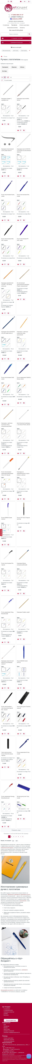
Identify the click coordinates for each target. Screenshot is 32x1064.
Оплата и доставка (24, 25)
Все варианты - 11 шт (8, 534)
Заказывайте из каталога (7, 990)
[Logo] (16, 7)
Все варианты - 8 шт (24, 348)
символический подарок (7, 847)
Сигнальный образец (9, 1041)
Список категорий (16, 47)
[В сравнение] (9, 124)
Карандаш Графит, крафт (23, 612)
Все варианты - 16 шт (8, 348)
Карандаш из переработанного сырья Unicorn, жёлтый (23, 473)
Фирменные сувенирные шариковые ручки (19, 894)
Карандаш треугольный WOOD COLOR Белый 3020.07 (7, 662)
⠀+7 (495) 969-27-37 (16, 15)
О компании (6, 25)
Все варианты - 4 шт (8, 166)
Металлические (6, 50)
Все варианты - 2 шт (24, 808)
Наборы (22, 67)
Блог (5, 1024)
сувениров (24, 969)
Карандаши (5, 67)
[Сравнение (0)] (11, 1)
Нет (17, 840)
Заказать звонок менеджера (16, 21)
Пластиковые (24, 50)
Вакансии (6, 1015)
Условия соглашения (9, 1030)
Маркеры (14, 67)
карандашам (23, 900)
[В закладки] (5, 124)
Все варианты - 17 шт (23, 629)
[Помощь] (21, 1)
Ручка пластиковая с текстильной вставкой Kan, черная (7, 708)
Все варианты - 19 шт (8, 813)
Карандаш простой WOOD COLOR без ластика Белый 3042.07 (24, 150)
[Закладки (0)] (8, 1)
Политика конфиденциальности (12, 1032)
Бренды (6, 1027)
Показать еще (16, 830)
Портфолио (6, 1026)
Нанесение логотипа (12, 27)
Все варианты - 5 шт (8, 115)
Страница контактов (9, 1012)
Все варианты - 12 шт (23, 678)
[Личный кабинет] (29, 1)
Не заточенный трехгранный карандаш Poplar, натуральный (23, 284)
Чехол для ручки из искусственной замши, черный (7, 754)
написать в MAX (17, 19)
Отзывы (6, 1013)
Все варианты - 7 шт (8, 300)
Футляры (4, 71)
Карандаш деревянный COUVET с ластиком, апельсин (7, 284)
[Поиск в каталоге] (29, 34)
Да (13, 840)
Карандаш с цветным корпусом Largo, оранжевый (22, 333)
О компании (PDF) (8, 1010)
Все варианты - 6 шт (24, 440)
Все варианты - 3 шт (24, 115)
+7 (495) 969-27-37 (9, 1047)
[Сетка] (4, 77)
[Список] (2, 77)
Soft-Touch (15, 50)
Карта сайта (7, 1029)
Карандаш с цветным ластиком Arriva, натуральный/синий (6, 424)
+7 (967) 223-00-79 (14, 1049)
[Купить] (2, 124)
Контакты (22, 27)
